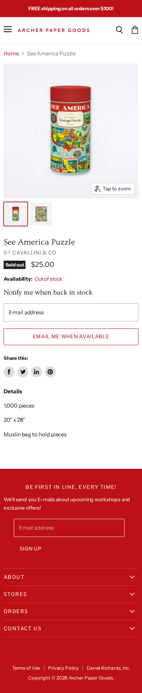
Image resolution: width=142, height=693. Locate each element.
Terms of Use (26, 668)
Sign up (31, 549)
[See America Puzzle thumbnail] (15, 214)
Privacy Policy (63, 668)
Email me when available (71, 336)
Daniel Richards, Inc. (108, 668)
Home (11, 53)
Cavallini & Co (34, 252)
